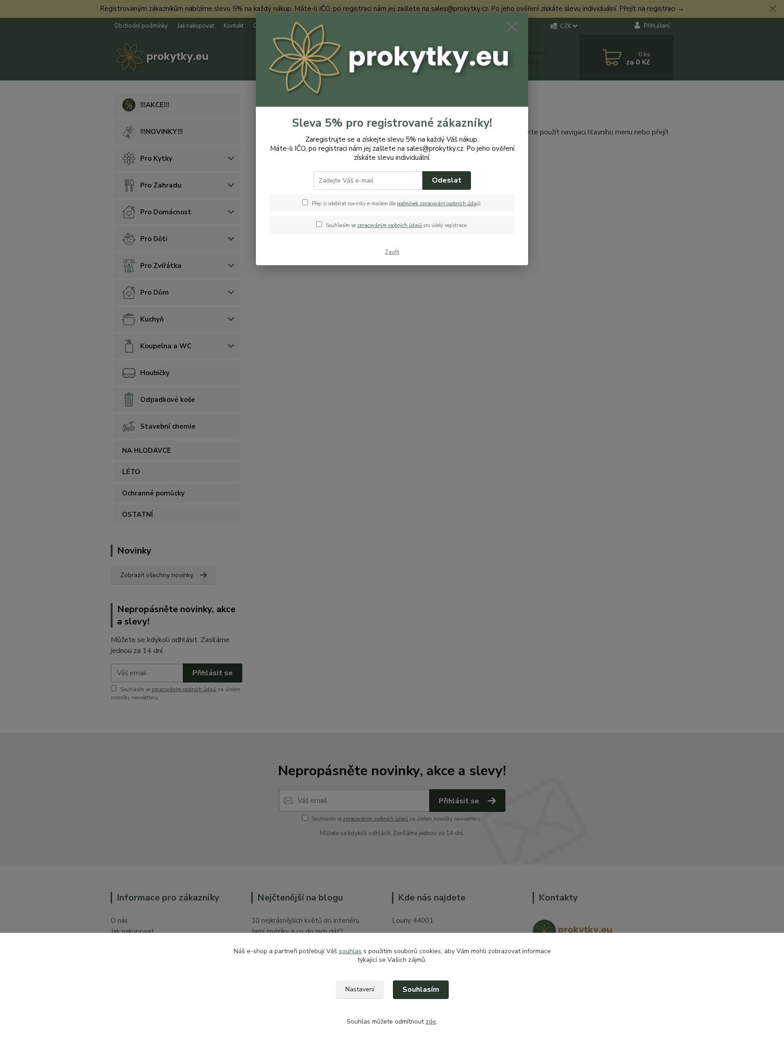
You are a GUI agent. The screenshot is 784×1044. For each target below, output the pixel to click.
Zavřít (392, 252)
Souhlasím (420, 990)
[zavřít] (512, 27)
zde (431, 1021)
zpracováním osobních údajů (389, 225)
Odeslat (446, 180)
